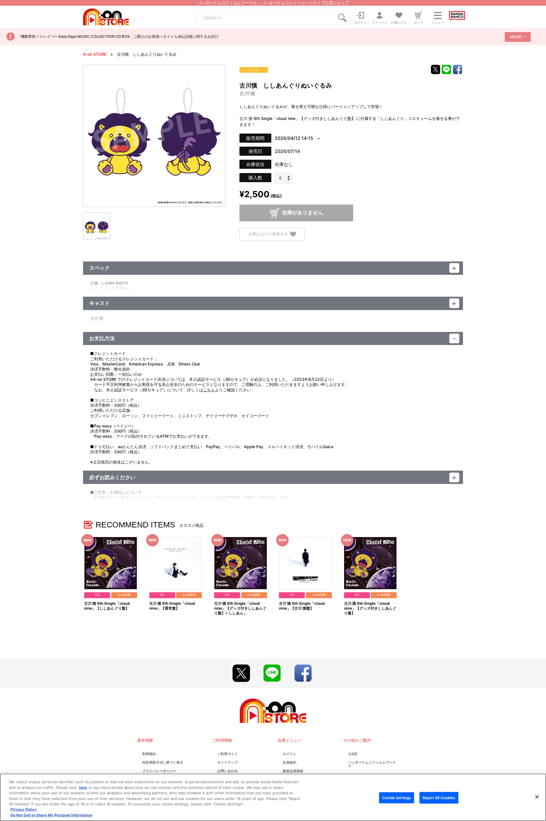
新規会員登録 (293, 771)
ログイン (289, 754)
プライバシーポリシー (159, 771)
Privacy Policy (24, 809)
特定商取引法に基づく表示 (162, 762)
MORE (516, 36)
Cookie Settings (396, 797)
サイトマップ (227, 762)
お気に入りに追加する (268, 233)
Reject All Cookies (439, 797)
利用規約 (149, 754)
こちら (209, 389)
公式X (352, 754)
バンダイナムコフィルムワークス (372, 764)
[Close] (537, 797)
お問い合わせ (227, 771)
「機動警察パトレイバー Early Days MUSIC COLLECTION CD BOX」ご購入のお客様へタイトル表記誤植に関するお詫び (117, 36)
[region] (273, 797)
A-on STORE (94, 54)
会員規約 (289, 762)
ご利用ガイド (227, 754)
